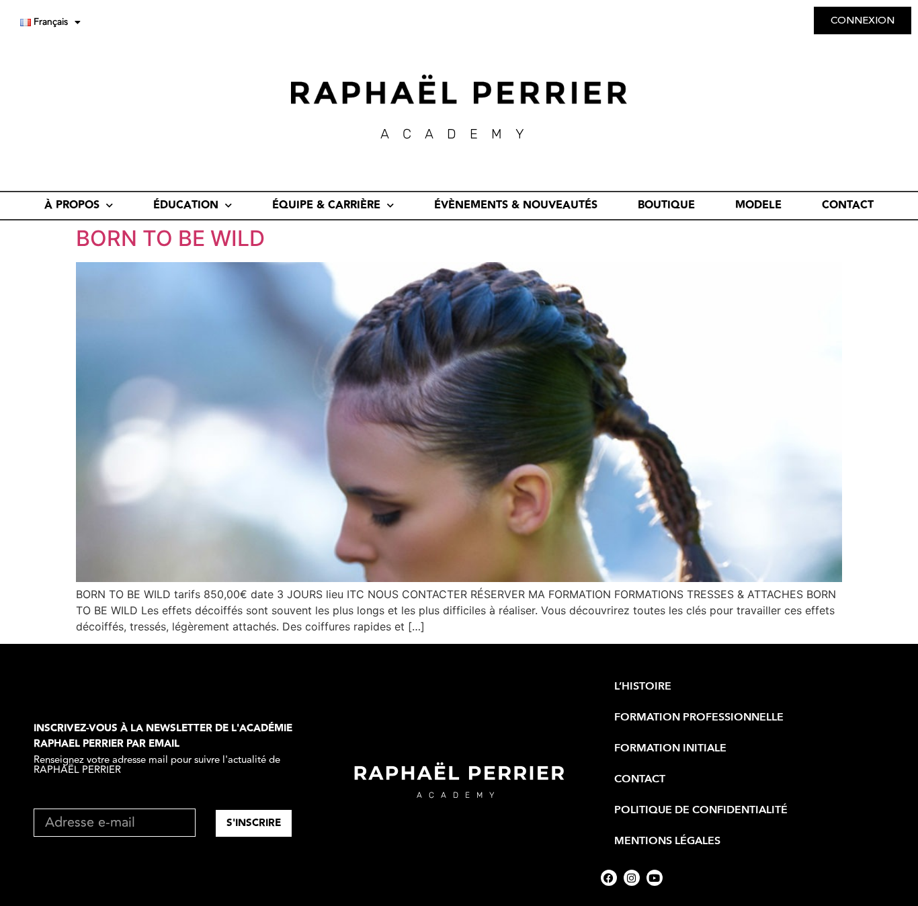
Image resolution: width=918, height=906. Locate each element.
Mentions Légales (667, 840)
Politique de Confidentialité (701, 809)
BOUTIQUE (666, 205)
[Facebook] (609, 878)
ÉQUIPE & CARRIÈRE (326, 205)
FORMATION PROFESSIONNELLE (699, 717)
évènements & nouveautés (515, 205)
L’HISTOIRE (642, 686)
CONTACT (848, 205)
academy (459, 795)
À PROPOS (71, 205)
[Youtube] (654, 878)
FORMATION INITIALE (670, 748)
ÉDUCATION (185, 205)
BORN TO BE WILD (170, 238)
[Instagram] (632, 878)
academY (459, 134)
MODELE (758, 205)
